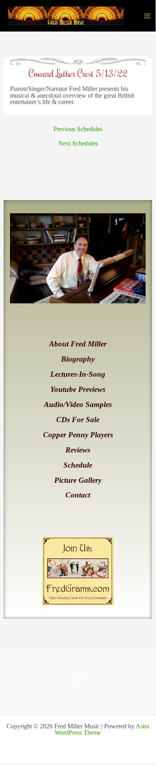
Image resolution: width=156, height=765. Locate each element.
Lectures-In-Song (77, 374)
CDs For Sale (77, 419)
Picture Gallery (77, 480)
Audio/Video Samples (78, 404)
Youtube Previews (77, 389)
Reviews (77, 450)
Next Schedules (78, 143)
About (78, 679)
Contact (77, 495)
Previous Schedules (78, 129)
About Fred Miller (78, 344)
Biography (78, 359)
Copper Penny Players (78, 435)
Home (77, 672)
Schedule (77, 465)
